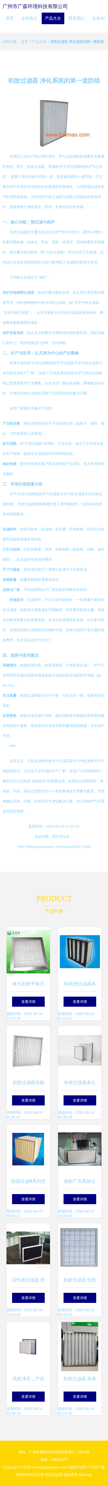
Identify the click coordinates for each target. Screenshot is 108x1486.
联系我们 (77, 18)
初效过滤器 (77, 1467)
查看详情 (28, 1002)
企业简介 (29, 18)
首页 (10, 18)
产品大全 (53, 18)
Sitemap (85, 1475)
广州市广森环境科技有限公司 (35, 6)
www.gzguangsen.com (50, 1467)
